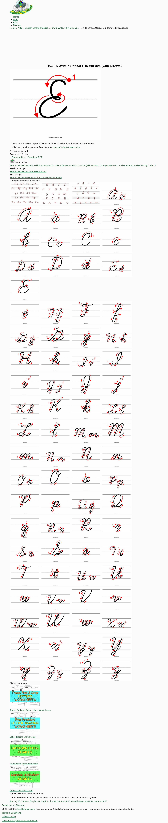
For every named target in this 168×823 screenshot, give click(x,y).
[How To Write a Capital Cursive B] (116, 228)
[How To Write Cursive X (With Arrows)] (116, 632)
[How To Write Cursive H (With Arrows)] (116, 347)
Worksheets (59, 801)
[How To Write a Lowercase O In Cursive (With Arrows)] (86, 490)
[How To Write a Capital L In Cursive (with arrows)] (25, 442)
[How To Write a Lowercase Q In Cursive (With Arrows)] (25, 537)
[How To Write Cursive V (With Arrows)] (55, 609)
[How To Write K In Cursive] (25, 418)
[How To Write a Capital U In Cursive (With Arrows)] (116, 585)
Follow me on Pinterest (13, 805)
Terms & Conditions (11, 813)
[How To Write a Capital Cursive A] (25, 228)
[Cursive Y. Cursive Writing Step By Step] (86, 656)
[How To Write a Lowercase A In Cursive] (55, 228)
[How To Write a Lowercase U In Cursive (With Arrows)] (25, 609)
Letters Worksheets (93, 801)
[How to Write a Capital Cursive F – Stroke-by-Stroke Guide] (86, 323)
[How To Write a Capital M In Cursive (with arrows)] (116, 442)
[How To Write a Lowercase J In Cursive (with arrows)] (116, 395)
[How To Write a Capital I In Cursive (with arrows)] (116, 371)
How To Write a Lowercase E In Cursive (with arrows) (72, 165)
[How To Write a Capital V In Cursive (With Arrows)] (86, 609)
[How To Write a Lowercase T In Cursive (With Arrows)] (55, 585)
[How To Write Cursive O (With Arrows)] (25, 490)
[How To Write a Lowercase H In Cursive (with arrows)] (55, 371)
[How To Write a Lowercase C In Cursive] (116, 252)
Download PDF (35, 157)
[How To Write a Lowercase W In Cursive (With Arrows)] (86, 632)
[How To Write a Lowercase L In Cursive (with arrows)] (55, 442)
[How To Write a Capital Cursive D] (55, 276)
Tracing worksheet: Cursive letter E (115, 165)
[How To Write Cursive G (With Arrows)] (25, 347)
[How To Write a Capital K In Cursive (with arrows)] (55, 418)
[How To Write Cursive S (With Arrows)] (25, 561)
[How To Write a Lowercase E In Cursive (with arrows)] (25, 323)
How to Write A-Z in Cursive (64, 28)
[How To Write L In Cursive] (116, 418)
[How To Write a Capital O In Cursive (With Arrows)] (55, 490)
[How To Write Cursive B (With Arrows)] (86, 228)
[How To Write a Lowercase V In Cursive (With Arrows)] (116, 609)
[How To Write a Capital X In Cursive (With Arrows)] (25, 656)
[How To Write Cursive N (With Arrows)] (55, 466)
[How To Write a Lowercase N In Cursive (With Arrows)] (116, 466)
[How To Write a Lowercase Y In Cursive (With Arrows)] (25, 680)
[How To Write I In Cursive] (86, 371)
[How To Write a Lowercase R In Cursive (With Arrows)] (116, 537)
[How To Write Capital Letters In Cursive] (55, 204)
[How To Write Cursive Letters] (25, 204)
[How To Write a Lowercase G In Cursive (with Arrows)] (86, 347)
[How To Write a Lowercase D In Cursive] (86, 276)
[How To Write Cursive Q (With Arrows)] (86, 513)
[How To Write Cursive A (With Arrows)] (116, 204)
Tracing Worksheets (19, 801)
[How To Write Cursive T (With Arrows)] (116, 561)
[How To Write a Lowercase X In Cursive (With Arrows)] (55, 656)
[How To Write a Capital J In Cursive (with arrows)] (86, 395)
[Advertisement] (84, 47)
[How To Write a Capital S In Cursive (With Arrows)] (55, 561)
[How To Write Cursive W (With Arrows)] (25, 632)
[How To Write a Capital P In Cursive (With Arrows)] (25, 513)
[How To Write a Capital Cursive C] (86, 252)
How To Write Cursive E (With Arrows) (28, 165)
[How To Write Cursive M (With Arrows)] (86, 442)
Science (17, 25)
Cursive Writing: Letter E (144, 165)
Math (15, 19)
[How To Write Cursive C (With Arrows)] (55, 252)
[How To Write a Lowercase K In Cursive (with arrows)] (86, 418)
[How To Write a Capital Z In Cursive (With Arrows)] (86, 680)
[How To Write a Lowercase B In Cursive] (25, 252)
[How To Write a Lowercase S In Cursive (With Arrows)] (86, 561)
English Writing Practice (36, 28)
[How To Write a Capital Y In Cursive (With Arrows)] (116, 656)
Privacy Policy (9, 816)
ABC (15, 22)
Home (16, 17)
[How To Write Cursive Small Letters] (86, 204)
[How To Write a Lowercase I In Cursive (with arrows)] (25, 395)
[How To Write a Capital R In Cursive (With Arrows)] (86, 537)
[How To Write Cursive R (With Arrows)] (55, 537)
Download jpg (18, 157)
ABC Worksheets (74, 801)
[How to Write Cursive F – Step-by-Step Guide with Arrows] (55, 323)
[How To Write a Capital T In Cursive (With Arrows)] (25, 585)
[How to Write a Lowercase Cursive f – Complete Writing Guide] (116, 323)
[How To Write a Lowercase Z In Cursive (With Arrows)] (116, 680)
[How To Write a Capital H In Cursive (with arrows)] (25, 371)
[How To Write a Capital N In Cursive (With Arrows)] (86, 466)
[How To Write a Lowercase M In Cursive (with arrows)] (25, 466)
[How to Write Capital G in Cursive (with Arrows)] (55, 347)
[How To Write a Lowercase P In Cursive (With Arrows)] (55, 513)
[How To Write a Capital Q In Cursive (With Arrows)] (116, 513)
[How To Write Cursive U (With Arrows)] (86, 585)
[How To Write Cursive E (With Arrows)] (116, 276)
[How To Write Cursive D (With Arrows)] (25, 276)
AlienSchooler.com (25, 809)
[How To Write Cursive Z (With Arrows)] (55, 680)
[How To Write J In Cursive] (55, 395)
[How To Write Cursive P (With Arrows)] (116, 490)
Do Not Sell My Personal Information (19, 820)
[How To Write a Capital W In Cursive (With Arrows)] (55, 632)
